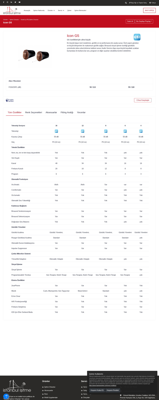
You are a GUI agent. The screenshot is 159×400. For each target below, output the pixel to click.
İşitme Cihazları (14, 19)
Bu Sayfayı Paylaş (143, 21)
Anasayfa (27, 10)
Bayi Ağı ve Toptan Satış (139, 3)
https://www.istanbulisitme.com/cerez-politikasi (102, 385)
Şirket (69, 10)
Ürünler (50, 10)
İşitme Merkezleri (80, 10)
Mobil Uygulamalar (51, 397)
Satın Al (130, 21)
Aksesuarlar (48, 390)
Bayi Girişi (149, 10)
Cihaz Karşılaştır (143, 100)
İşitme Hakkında (38, 10)
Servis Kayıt (87, 394)
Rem (46, 394)
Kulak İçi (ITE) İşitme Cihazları (29, 19)
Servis (60, 10)
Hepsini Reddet (113, 390)
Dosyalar (86, 397)
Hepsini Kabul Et (97, 390)
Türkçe (153, 3)
